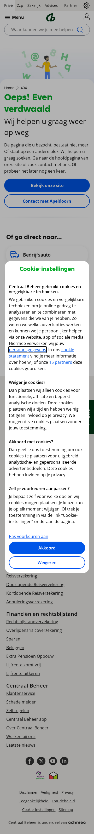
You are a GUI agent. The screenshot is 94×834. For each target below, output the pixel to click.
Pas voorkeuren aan (28, 536)
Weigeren (47, 562)
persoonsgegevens (27, 350)
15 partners (60, 362)
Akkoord (47, 548)
